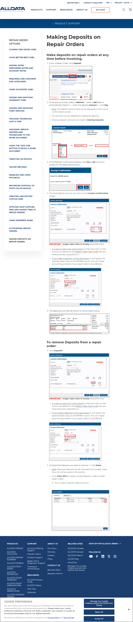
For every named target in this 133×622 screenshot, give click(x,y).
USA (107, 3)
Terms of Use (68, 618)
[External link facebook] (97, 557)
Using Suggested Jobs (21, 89)
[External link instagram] (115, 557)
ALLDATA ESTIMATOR (12, 573)
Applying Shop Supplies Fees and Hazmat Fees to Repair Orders (22, 210)
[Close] (129, 609)
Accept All (99, 619)
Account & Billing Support (35, 550)
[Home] (12, 9)
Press (50, 559)
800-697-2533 (72, 3)
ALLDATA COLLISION (12, 553)
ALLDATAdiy (73, 559)
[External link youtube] (91, 557)
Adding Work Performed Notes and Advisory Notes (21, 68)
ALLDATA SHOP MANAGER (14, 579)
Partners (51, 552)
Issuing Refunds (18, 167)
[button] (123, 9)
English (118, 3)
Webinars (31, 593)
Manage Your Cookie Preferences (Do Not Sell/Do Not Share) (77, 568)
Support (51, 10)
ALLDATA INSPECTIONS (13, 590)
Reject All (99, 612)
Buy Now (100, 10)
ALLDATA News (34, 585)
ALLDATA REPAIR (15, 549)
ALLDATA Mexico (75, 556)
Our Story (52, 549)
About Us (82, 10)
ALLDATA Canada (76, 549)
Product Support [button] (67, 23)
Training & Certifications (33, 568)
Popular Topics (34, 554)
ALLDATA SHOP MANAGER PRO (14, 585)
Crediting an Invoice (20, 159)
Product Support (35, 558)
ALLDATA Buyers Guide (35, 581)
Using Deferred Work (21, 220)
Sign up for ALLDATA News (103, 544)
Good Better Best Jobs (21, 57)
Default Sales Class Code (86, 252)
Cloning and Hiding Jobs (22, 49)
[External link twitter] (109, 557)
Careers (51, 556)
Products (37, 10)
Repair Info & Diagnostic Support (36, 562)
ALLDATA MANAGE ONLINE (15, 596)
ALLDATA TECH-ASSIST (14, 568)
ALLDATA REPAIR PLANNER (15, 559)
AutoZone (72, 563)
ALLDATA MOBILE (15, 563)
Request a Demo (55, 574)
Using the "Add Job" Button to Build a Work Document (22, 148)
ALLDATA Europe (75, 552)
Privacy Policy (53, 618)
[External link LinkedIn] (103, 557)
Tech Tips (31, 589)
